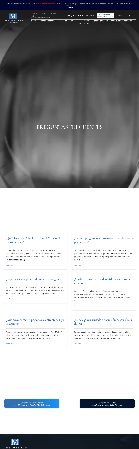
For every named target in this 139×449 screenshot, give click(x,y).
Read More (9, 265)
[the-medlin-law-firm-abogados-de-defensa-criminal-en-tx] (13, 14)
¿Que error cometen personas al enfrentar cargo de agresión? (35, 322)
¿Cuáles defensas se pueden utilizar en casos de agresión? (102, 281)
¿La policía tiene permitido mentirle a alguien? (34, 279)
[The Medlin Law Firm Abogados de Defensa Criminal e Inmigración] (15, 440)
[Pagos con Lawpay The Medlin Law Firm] (105, 13)
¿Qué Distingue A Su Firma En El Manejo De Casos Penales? (33, 240)
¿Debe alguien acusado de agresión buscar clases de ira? (103, 322)
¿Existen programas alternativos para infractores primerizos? (103, 240)
